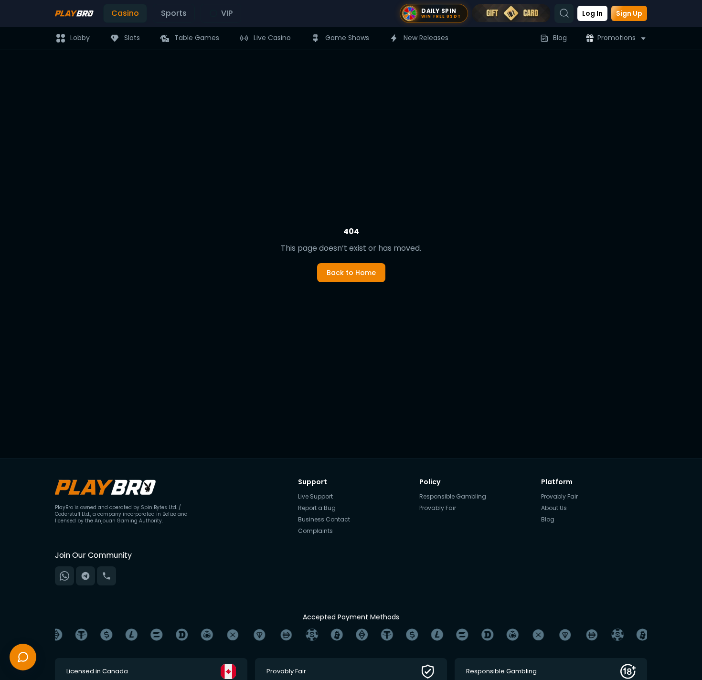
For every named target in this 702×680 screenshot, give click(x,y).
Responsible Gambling (452, 496)
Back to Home (351, 272)
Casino (125, 13)
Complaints (315, 531)
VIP (227, 13)
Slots (132, 37)
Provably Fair (437, 508)
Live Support (315, 496)
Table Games (196, 37)
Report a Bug (317, 508)
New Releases (426, 37)
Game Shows (347, 37)
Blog (560, 37)
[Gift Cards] (511, 13)
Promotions (616, 37)
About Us (554, 508)
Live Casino (272, 37)
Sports (174, 13)
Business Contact (324, 519)
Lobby (80, 37)
